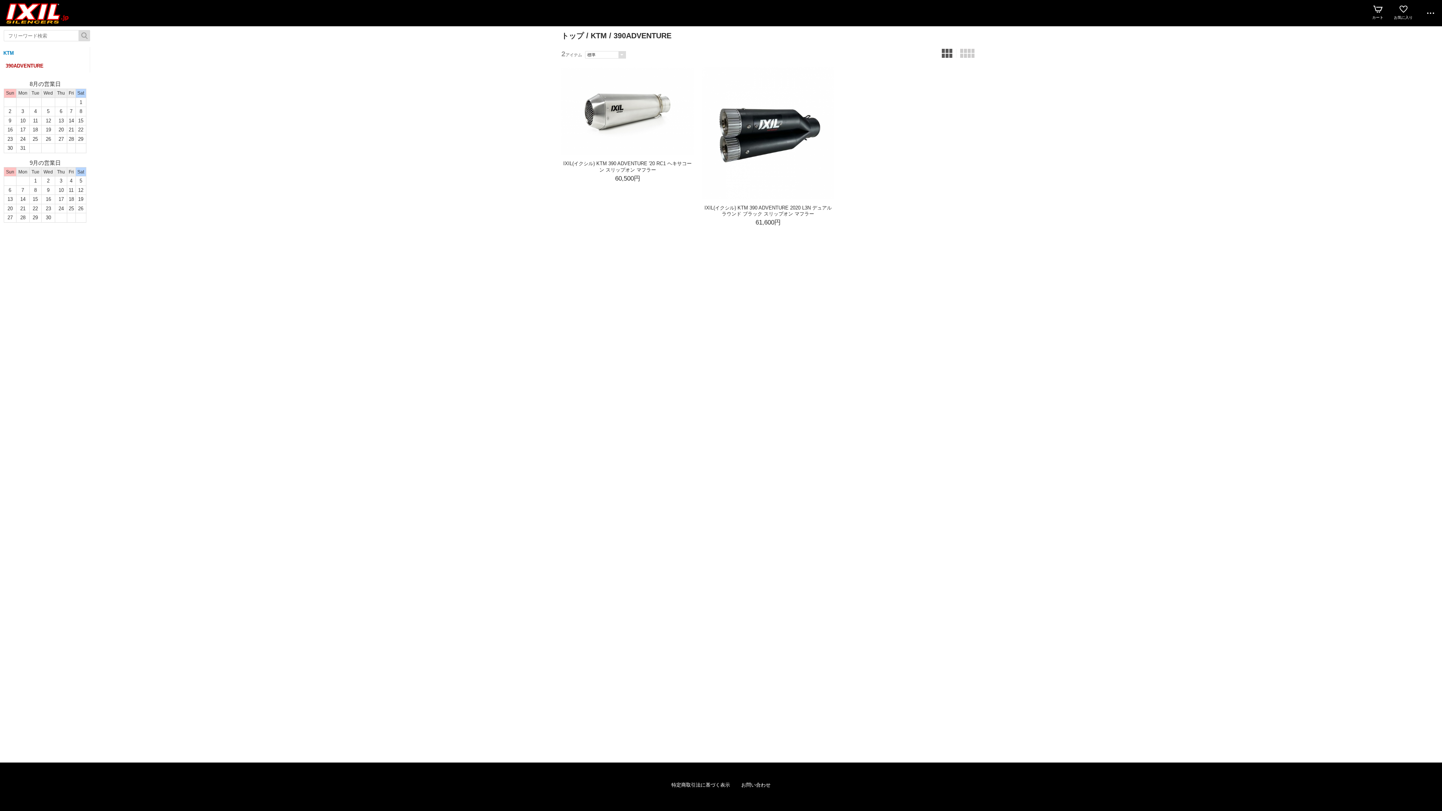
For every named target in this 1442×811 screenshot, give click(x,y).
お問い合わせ (756, 785)
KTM (8, 53)
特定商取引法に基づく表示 (700, 785)
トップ (572, 36)
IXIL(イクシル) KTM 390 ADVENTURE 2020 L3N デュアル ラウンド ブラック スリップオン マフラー (768, 211)
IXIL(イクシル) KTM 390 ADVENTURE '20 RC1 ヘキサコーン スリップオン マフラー (627, 167)
